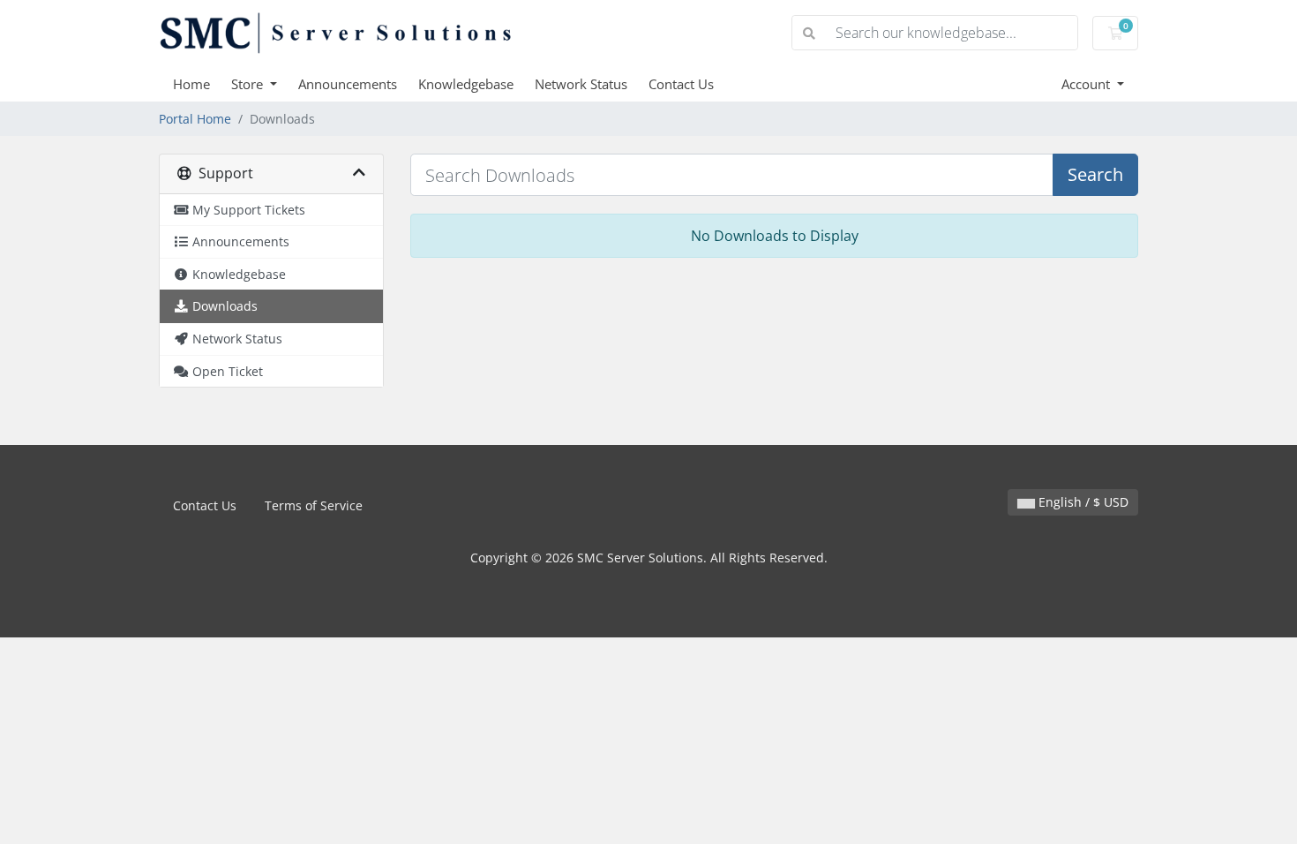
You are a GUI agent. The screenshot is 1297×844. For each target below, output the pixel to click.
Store (248, 84)
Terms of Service (314, 505)
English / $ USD (1081, 502)
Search (1095, 174)
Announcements (347, 84)
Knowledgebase (466, 84)
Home (191, 84)
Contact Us (681, 84)
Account (1087, 84)
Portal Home (195, 118)
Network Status (581, 84)
